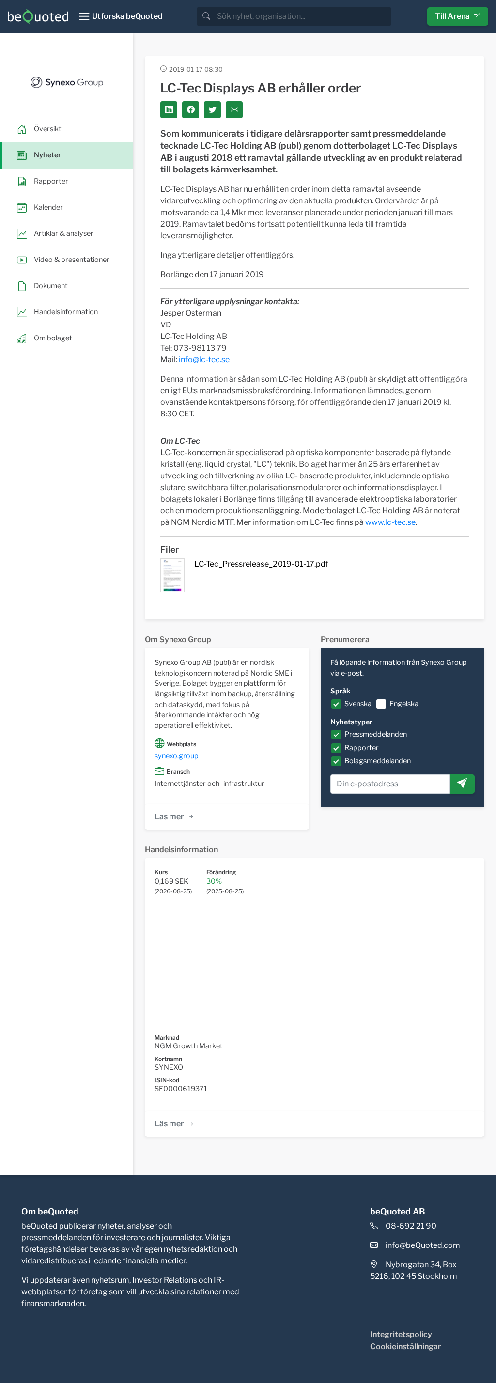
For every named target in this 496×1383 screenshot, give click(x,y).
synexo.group (177, 756)
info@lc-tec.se (204, 359)
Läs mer (169, 816)
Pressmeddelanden (375, 734)
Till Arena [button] (452, 16)
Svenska (358, 703)
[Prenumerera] (462, 784)
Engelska (403, 703)
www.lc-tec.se (390, 522)
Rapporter (361, 747)
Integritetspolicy (401, 1334)
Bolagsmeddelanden (377, 760)
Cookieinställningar (405, 1346)
